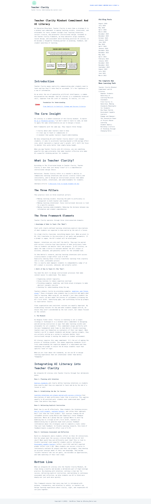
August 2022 (103, 69)
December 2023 (104, 50)
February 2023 (104, 59)
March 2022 (102, 75)
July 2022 (102, 71)
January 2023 (103, 61)
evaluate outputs (58, 411)
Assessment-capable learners (45, 444)
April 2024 (102, 46)
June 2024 (102, 42)
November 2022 (104, 65)
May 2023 (102, 54)
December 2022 (104, 63)
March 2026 (102, 32)
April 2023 (102, 57)
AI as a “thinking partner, (44, 121)
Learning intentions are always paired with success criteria (57, 395)
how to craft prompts (42, 411)
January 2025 (103, 40)
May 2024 (102, 44)
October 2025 (103, 38)
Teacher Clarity (40, 7)
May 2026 (102, 27)
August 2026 (103, 23)
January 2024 (103, 48)
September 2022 (104, 67)
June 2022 (102, 73)
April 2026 (102, 30)
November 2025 (104, 36)
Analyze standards (41, 383)
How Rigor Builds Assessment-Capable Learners (108, 112)
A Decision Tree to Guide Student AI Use (64, 184)
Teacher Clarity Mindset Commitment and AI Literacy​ (103, 5)
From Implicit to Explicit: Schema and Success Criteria (64, 106)
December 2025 (104, 34)
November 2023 (104, 52)
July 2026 (102, 25)
